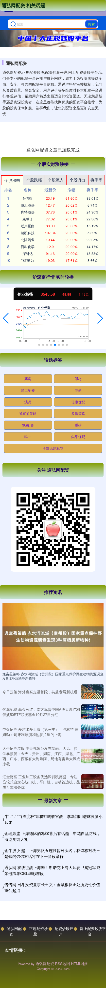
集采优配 (78, 436)
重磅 (78, 425)
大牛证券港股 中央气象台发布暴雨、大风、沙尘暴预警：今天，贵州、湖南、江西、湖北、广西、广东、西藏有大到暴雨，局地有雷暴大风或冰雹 (41, 756)
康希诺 (27, 218)
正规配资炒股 (38, 931)
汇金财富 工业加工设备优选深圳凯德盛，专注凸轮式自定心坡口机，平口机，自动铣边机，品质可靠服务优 (41, 782)
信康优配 (78, 401)
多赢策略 (78, 413)
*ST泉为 (27, 260)
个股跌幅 (34, 180)
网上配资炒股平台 (93, 931)
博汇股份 (28, 205)
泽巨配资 (28, 390)
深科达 (27, 253)
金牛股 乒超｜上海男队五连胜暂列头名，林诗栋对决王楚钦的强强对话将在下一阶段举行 (52, 853)
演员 (27, 401)
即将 (78, 378)
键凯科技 (28, 232)
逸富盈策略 (27, 413)
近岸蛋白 (28, 225)
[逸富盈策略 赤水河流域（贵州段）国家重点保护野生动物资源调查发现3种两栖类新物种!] (53, 636)
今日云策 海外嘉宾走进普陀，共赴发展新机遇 (39, 691)
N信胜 (27, 198)
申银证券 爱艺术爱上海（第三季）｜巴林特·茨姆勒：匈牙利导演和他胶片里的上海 (40, 732)
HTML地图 (79, 963)
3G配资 (28, 425)
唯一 (27, 436)
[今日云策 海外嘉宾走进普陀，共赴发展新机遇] (92, 691)
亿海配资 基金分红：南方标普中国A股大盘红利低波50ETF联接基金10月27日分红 (41, 712)
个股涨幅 (12, 180)
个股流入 (56, 180)
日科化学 (28, 246)
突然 (78, 390)
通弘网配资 (14, 931)
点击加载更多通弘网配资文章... (53, 149)
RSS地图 (62, 963)
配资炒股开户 (64, 931)
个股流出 (77, 180)
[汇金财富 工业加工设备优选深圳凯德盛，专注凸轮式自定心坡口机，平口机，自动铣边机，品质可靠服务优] (92, 781)
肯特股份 (28, 212)
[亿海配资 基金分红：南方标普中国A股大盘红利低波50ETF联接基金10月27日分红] (92, 711)
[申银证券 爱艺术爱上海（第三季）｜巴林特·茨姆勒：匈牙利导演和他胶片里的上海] (92, 731)
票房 (27, 378)
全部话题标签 (53, 448)
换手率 (96, 180)
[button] (5, 318)
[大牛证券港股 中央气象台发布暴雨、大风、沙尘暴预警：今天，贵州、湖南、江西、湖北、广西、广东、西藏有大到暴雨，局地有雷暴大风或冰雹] (92, 756)
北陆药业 (28, 239)
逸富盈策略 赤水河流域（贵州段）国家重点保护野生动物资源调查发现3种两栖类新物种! (53, 676)
